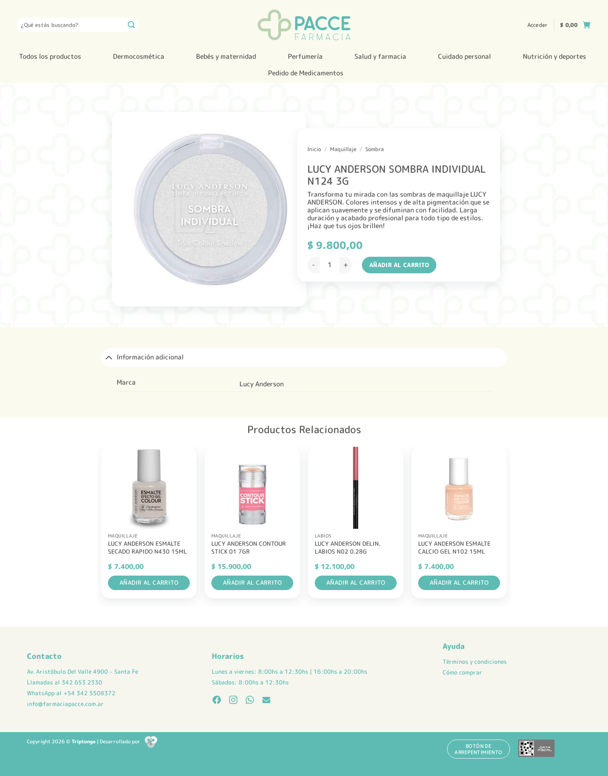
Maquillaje (343, 149)
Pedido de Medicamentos (305, 72)
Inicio (314, 149)
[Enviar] (131, 24)
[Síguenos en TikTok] (250, 700)
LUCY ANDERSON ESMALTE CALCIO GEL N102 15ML (454, 547)
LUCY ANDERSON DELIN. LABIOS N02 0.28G (348, 547)
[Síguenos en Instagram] (233, 700)
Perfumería (305, 56)
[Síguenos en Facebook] (217, 700)
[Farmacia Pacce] (304, 25)
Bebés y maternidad (226, 56)
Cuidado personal (464, 56)
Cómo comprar (462, 672)
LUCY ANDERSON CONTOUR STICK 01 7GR (248, 547)
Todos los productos (50, 56)
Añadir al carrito (399, 265)
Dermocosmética (138, 56)
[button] (537, 24)
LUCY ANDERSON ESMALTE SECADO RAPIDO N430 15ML (147, 547)
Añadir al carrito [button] (149, 582)
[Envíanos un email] (266, 700)
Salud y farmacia (380, 56)
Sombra (374, 149)
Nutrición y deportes (554, 56)
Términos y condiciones (475, 662)
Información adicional (150, 356)
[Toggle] (108, 357)
